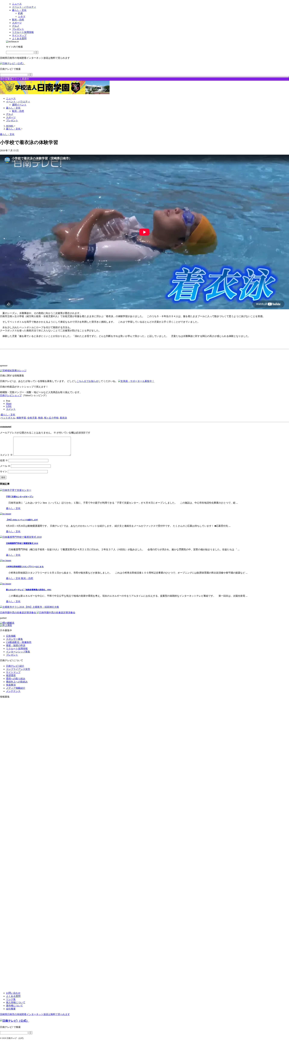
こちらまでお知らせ (87, 381)
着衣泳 (63, 417)
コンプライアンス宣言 (18, 669)
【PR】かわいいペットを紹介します (22, 520)
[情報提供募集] (144, 845)
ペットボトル (8, 417)
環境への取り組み (15, 678)
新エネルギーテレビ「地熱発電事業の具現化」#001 (28, 590)
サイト (3, 471)
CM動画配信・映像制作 (18, 642)
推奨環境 (11, 675)
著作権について (14, 1005)
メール (5, 466)
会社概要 (11, 1008)
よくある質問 (13, 996)
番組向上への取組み (17, 681)
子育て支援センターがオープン (19, 496)
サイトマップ (13, 672)
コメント (6, 455)
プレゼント (12, 120)
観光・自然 (18, 111)
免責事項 (11, 685)
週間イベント (19, 104)
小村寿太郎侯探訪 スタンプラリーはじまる (25, 566)
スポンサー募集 (14, 639)
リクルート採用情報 (17, 648)
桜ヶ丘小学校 (51, 417)
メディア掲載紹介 (15, 688)
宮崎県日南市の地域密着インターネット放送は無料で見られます (35, 1014)
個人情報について (15, 1002)
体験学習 (21, 417)
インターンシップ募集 (18, 651)
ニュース (11, 98)
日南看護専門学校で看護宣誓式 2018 (22, 543)
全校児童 (32, 417)
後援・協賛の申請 (15, 645)
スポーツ (11, 117)
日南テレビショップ (11, 395)
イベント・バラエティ (18, 101)
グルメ (9, 114)
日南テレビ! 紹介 (15, 666)
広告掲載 (11, 636)
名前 (4, 460)
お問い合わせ (13, 993)
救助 (40, 417)
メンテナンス (13, 691)
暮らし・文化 (13, 108)
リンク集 (11, 999)
